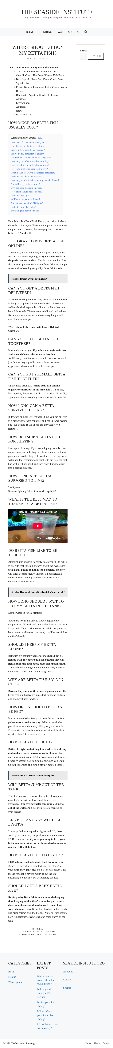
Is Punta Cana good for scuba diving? (45, 1015)
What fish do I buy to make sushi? (39, 935)
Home (88, 1043)
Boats (30, 32)
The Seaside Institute (57, 12)
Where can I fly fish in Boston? (39, 932)
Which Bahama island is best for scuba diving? (45, 980)
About (97, 1043)
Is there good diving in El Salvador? (44, 993)
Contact (67, 979)
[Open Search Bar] (85, 32)
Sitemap (67, 987)
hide (40, 138)
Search (83, 50)
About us (68, 971)
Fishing (46, 32)
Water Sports (68, 32)
